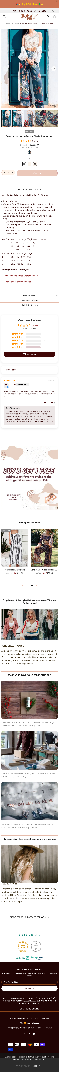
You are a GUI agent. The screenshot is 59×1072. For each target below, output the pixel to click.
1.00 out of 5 (37, 326)
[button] (26, 141)
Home (8, 23)
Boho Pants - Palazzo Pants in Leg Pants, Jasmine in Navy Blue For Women (44, 570)
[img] (9, 381)
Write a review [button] (30, 354)
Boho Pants (15, 23)
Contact (40, 1028)
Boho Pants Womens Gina (15, 570)
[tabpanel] (15, 554)
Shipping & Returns (27, 1028)
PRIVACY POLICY (23, 1066)
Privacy (16, 1028)
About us (48, 1028)
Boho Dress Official (29, 16)
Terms (9, 1028)
